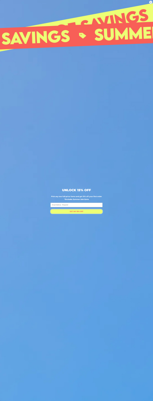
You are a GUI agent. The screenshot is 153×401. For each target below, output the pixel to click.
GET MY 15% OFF (76, 211)
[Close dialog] (150, 2)
